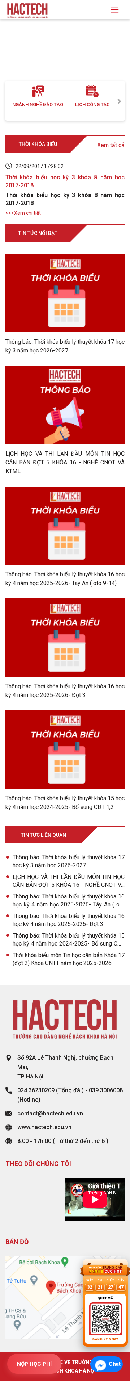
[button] (10, 57)
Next (119, 101)
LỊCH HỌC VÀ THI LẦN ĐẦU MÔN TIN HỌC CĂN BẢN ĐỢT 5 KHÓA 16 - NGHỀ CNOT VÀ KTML (69, 881)
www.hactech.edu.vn (44, 1127)
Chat (115, 1364)
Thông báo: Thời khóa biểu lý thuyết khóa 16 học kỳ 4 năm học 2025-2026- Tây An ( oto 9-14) (69, 901)
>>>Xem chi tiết (23, 213)
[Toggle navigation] (114, 9)
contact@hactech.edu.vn (50, 1113)
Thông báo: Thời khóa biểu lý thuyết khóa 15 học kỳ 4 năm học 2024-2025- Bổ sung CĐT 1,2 (69, 940)
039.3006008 (106, 1090)
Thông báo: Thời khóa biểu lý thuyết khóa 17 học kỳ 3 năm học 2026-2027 (69, 861)
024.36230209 (36, 1090)
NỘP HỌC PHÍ (34, 1364)
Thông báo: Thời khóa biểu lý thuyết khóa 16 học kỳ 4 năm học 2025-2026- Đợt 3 (69, 920)
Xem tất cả (111, 145)
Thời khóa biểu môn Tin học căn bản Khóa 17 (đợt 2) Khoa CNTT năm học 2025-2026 (69, 959)
